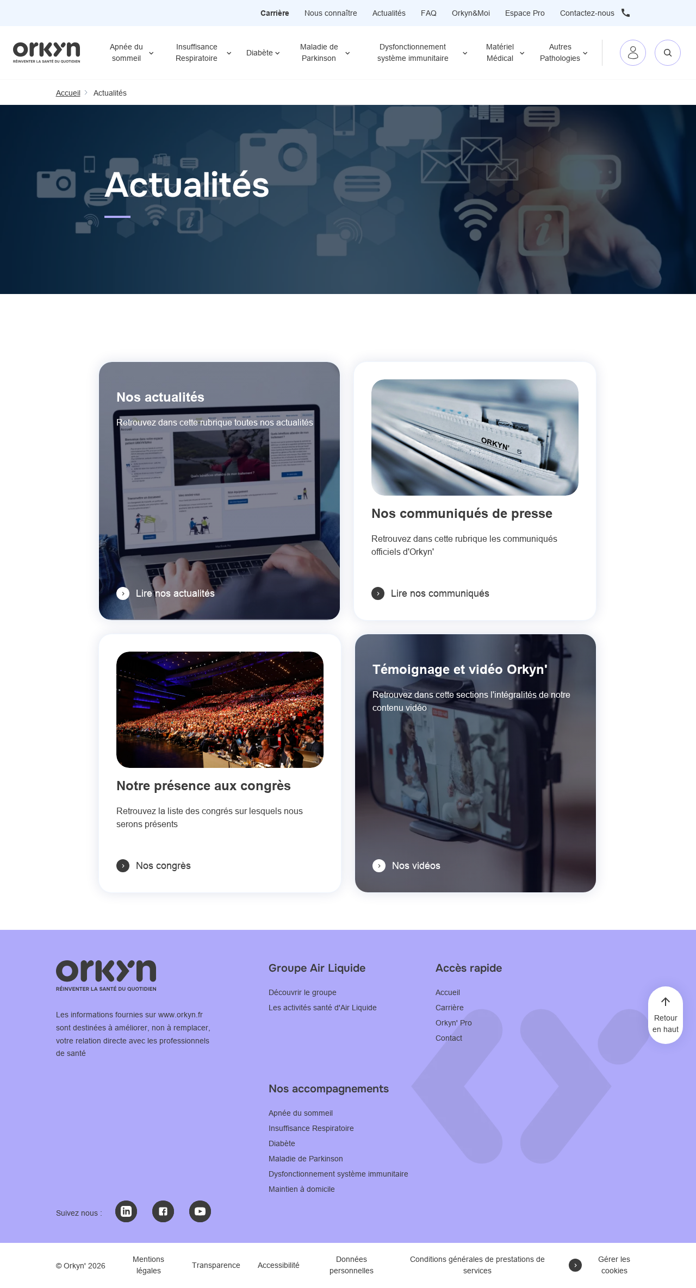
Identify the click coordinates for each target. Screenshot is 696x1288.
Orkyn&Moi (471, 13)
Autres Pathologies (560, 52)
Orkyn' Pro (454, 1022)
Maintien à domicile (302, 1189)
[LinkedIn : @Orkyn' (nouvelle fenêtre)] (126, 1211)
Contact (449, 1038)
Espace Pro (525, 13)
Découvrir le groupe (303, 992)
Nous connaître (330, 13)
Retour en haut (665, 1024)
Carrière (274, 13)
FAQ (429, 13)
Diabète (259, 52)
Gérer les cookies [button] (614, 1265)
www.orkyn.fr (180, 1014)
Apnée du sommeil (126, 52)
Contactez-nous (587, 13)
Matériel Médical (500, 52)
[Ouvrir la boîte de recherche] (668, 53)
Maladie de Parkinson (319, 52)
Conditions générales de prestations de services (477, 1265)
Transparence (216, 1265)
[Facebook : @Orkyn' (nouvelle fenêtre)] (163, 1211)
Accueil (448, 992)
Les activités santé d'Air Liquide (323, 1007)
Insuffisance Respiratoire (196, 52)
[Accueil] (46, 52)
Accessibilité (279, 1265)
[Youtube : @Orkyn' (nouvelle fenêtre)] (200, 1211)
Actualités (389, 13)
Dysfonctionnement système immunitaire (413, 52)
